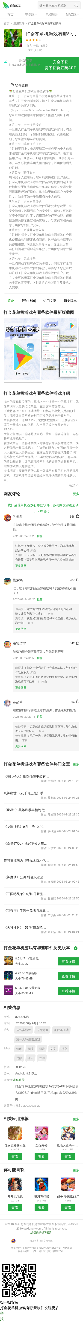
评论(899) (29, 300)
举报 (2, 1315)
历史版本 (70, 300)
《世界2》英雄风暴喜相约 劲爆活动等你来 (26, 809)
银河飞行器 (41, 1196)
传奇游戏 (42, 1030)
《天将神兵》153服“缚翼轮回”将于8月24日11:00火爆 (26, 927)
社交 (64, 1048)
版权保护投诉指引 (41, 1232)
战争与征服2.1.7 (68, 1196)
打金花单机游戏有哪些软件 (12, 5)
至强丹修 (41, 1145)
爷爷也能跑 (15, 1196)
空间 (42, 1058)
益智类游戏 (23, 1030)
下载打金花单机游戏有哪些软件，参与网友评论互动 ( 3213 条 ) (41, 506)
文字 (53, 1048)
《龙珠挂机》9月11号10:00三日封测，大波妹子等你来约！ (26, 826)
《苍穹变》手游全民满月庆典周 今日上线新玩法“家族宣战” (26, 910)
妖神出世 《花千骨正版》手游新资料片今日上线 (26, 793)
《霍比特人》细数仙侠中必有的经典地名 (26, 776)
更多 (76, 494)
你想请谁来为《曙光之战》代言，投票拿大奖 (26, 860)
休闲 (19, 1048)
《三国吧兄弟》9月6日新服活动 (26, 893)
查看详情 (68, 961)
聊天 (30, 1058)
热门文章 (49, 300)
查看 (15, 1156)
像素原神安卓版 (15, 1145)
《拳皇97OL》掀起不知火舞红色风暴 (26, 843)
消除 (42, 1048)
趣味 (30, 1048)
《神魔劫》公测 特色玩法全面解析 (26, 877)
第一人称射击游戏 (28, 1039)
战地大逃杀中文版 (68, 1145)
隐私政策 (19, 1079)
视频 (19, 1058)
